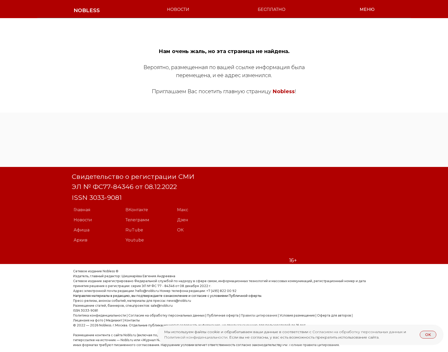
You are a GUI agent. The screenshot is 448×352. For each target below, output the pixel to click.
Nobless (283, 91)
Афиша (81, 230)
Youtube (134, 240)
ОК (180, 230)
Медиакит (114, 320)
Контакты (132, 320)
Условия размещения (297, 315)
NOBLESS (87, 10)
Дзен (182, 219)
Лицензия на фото (88, 320)
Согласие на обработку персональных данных (166, 315)
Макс (182, 209)
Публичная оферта (223, 315)
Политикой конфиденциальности (195, 337)
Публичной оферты (245, 296)
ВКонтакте (136, 209)
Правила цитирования (259, 315)
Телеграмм (137, 219)
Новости (83, 219)
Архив (80, 240)
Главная (82, 209)
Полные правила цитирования (314, 345)
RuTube (134, 230)
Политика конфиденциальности (99, 315)
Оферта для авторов (334, 315)
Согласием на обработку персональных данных (358, 331)
